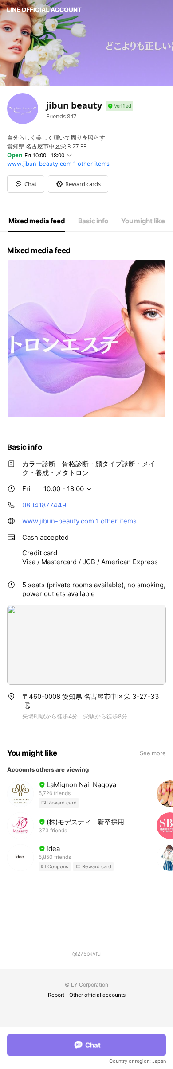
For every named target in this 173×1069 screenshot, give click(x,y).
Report (56, 994)
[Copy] (27, 705)
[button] (78, 184)
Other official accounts (97, 994)
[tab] (36, 221)
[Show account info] (119, 106)
